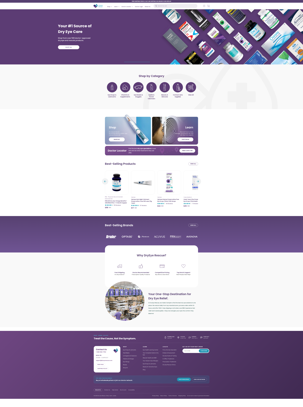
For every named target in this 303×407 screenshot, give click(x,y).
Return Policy (163, 395)
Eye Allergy (126, 361)
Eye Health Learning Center (150, 350)
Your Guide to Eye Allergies (150, 360)
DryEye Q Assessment (169, 353)
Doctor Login (139, 6)
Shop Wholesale (184, 379)
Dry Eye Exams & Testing (170, 356)
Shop (108, 6)
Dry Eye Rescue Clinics (169, 364)
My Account (123, 390)
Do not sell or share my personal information (198, 395)
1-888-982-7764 (101, 352)
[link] (116, 48)
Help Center (115, 390)
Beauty (125, 364)
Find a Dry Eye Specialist (169, 350)
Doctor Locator (126, 6)
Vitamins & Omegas (128, 359)
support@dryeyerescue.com (104, 360)
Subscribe (204, 351)
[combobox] (175, 6)
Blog (144, 369)
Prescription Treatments (169, 361)
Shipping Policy (102, 368)
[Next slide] (198, 181)
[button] (208, 6)
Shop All (125, 367)
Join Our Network (199, 379)
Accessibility (131, 390)
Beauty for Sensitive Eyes (150, 366)
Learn (116, 6)
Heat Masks (126, 353)
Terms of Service (172, 395)
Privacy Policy (155, 395)
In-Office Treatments (168, 359)
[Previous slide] (105, 181)
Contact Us (107, 390)
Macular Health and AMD (150, 358)
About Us (147, 6)
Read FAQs (100, 364)
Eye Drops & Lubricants (129, 350)
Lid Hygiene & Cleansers (130, 356)
